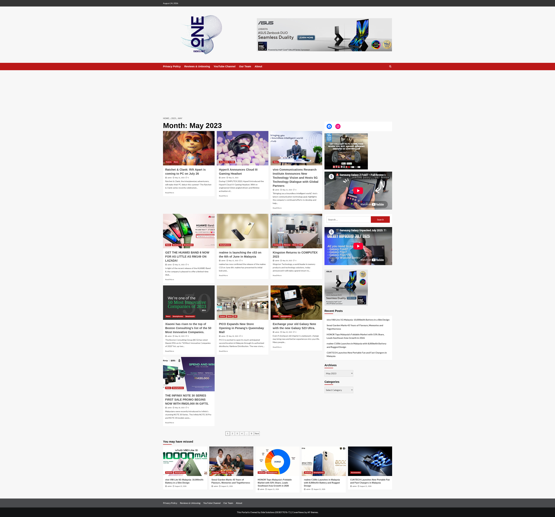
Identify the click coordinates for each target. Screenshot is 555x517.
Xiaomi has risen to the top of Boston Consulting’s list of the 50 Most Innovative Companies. (188, 328)
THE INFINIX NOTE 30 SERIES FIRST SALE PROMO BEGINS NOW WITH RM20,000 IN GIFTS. (187, 399)
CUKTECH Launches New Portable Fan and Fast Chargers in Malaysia (357, 354)
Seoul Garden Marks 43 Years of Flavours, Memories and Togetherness (355, 327)
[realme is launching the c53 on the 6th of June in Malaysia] (242, 231)
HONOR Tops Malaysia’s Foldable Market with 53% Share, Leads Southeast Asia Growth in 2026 (355, 336)
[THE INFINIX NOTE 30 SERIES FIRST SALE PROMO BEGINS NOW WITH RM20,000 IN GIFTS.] (189, 374)
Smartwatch (188, 245)
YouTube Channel (224, 66)
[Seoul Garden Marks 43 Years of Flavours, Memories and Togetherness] (231, 461)
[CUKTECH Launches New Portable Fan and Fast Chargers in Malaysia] (370, 461)
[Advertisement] (277, 92)
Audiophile (224, 162)
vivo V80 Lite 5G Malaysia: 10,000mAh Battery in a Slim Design (358, 319)
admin (170, 178)
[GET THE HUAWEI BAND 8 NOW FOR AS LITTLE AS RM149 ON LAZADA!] (189, 231)
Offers (276, 316)
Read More (169, 193)
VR (235, 316)
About (258, 66)
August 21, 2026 (227, 486)
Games (168, 162)
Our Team (245, 66)
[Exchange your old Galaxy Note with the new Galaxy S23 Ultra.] (296, 302)
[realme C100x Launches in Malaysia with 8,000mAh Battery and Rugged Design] (324, 461)
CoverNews (298, 512)
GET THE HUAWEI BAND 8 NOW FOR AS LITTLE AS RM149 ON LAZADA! (187, 256)
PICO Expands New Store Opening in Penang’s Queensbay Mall (241, 328)
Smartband (177, 245)
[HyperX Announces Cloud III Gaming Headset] (242, 148)
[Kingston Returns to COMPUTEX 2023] (296, 231)
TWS (232, 162)
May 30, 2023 (287, 260)
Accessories (355, 472)
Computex (278, 245)
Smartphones (225, 245)
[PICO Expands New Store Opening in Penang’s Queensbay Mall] (242, 302)
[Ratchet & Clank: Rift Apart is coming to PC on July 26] (189, 148)
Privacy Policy (172, 66)
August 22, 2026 (180, 486)
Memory (287, 245)
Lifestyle (215, 472)
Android (169, 472)
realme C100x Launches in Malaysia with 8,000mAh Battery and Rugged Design (356, 345)
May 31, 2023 (180, 178)
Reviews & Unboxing (197, 66)
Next (257, 433)
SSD (300, 245)
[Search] (390, 66)
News (176, 162)
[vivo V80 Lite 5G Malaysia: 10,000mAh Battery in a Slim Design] (185, 461)
